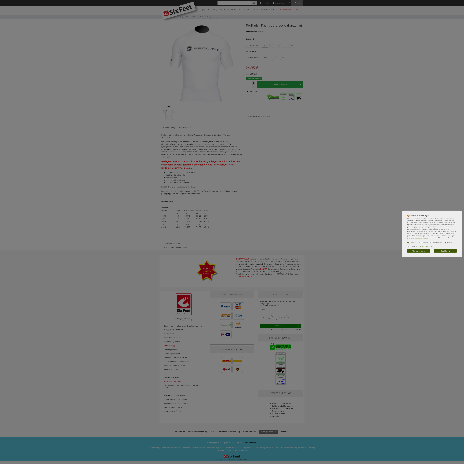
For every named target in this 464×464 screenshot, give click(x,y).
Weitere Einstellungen (426, 246)
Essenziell (414, 242)
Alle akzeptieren (418, 251)
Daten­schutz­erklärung (421, 238)
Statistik (425, 242)
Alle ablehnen (445, 251)
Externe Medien (438, 242)
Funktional (414, 246)
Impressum (410, 237)
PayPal (450, 242)
